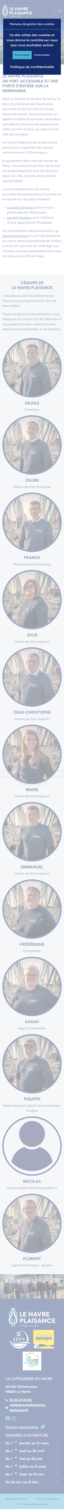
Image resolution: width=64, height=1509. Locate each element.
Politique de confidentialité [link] (32, 67)
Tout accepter (22, 55)
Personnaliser (42, 55)
